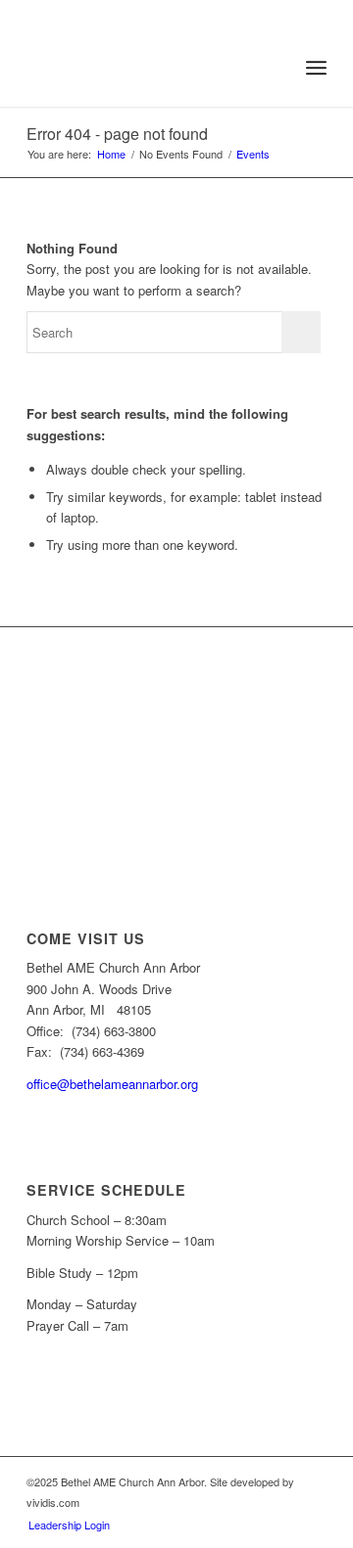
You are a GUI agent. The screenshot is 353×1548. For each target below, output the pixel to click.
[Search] (273, 67)
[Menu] (316, 67)
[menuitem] (273, 67)
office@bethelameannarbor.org (112, 1083)
